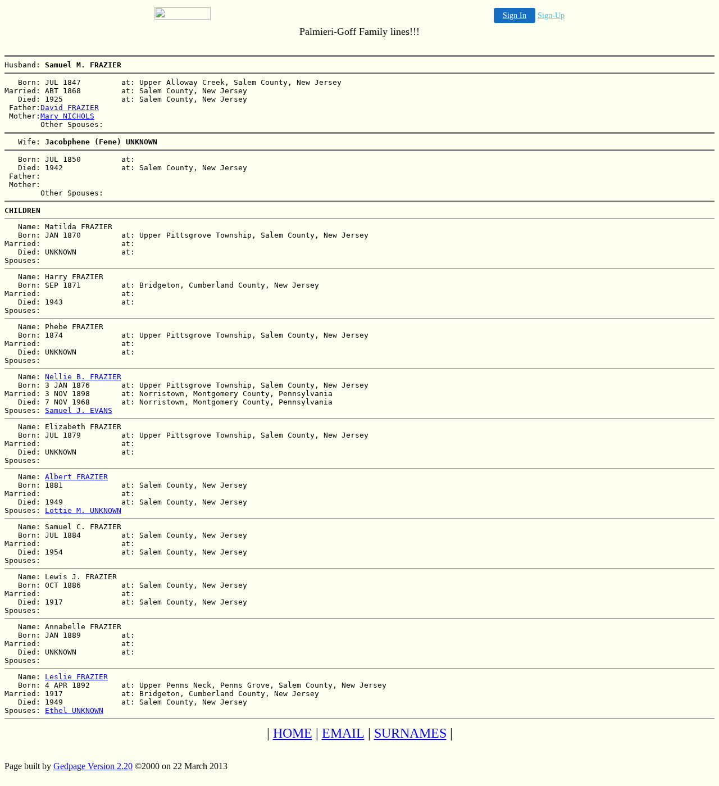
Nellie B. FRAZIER (83, 376)
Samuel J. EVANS (78, 410)
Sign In (514, 15)
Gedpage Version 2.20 (93, 766)
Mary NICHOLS (67, 116)
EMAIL (343, 733)
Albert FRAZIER (76, 476)
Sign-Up (551, 15)
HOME (292, 733)
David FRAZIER (69, 107)
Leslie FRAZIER (76, 677)
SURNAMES (410, 733)
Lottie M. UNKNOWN (83, 510)
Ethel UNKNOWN (74, 710)
